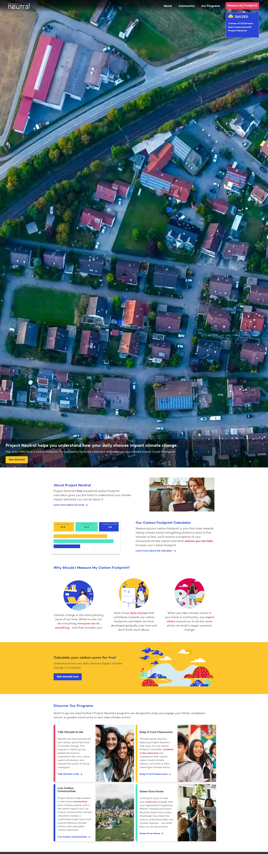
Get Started (17, 459)
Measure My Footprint (242, 5)
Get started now (68, 676)
